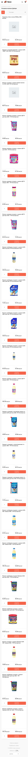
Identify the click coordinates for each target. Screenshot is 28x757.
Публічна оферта (14, 743)
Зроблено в (12, 750)
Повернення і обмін (14, 745)
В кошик (16, 44)
